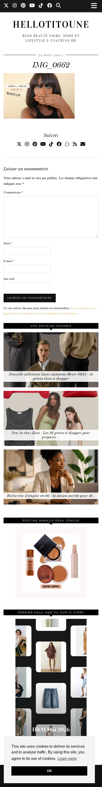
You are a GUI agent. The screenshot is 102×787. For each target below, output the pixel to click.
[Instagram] (15, 6)
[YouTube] (32, 6)
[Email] (82, 144)
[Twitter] (6, 6)
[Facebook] (49, 6)
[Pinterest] (23, 6)
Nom (8, 243)
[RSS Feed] (75, 144)
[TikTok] (41, 6)
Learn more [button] (67, 759)
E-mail (9, 261)
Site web (9, 279)
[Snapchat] (67, 144)
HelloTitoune (51, 24)
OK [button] (49, 771)
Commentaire (13, 192)
